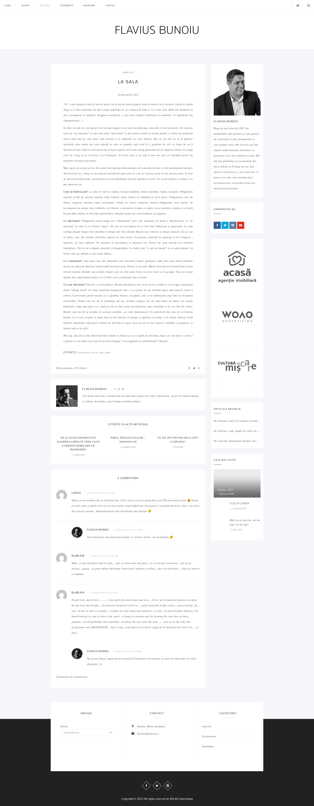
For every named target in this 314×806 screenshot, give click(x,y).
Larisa (76, 493)
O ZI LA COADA (239, 503)
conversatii (83, 352)
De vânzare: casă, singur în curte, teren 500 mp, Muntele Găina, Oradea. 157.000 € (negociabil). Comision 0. (237, 430)
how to (94, 352)
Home (8, 5)
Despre (25, 5)
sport (107, 352)
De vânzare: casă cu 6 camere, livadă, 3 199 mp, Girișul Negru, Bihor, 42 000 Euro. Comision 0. (237, 420)
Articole (45, 5)
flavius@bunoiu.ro (148, 733)
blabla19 (78, 555)
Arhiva (64, 726)
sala (101, 352)
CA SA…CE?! (225, 489)
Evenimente (66, 5)
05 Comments (81, 368)
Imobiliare (89, 5)
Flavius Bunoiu (66, 368)
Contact (110, 5)
